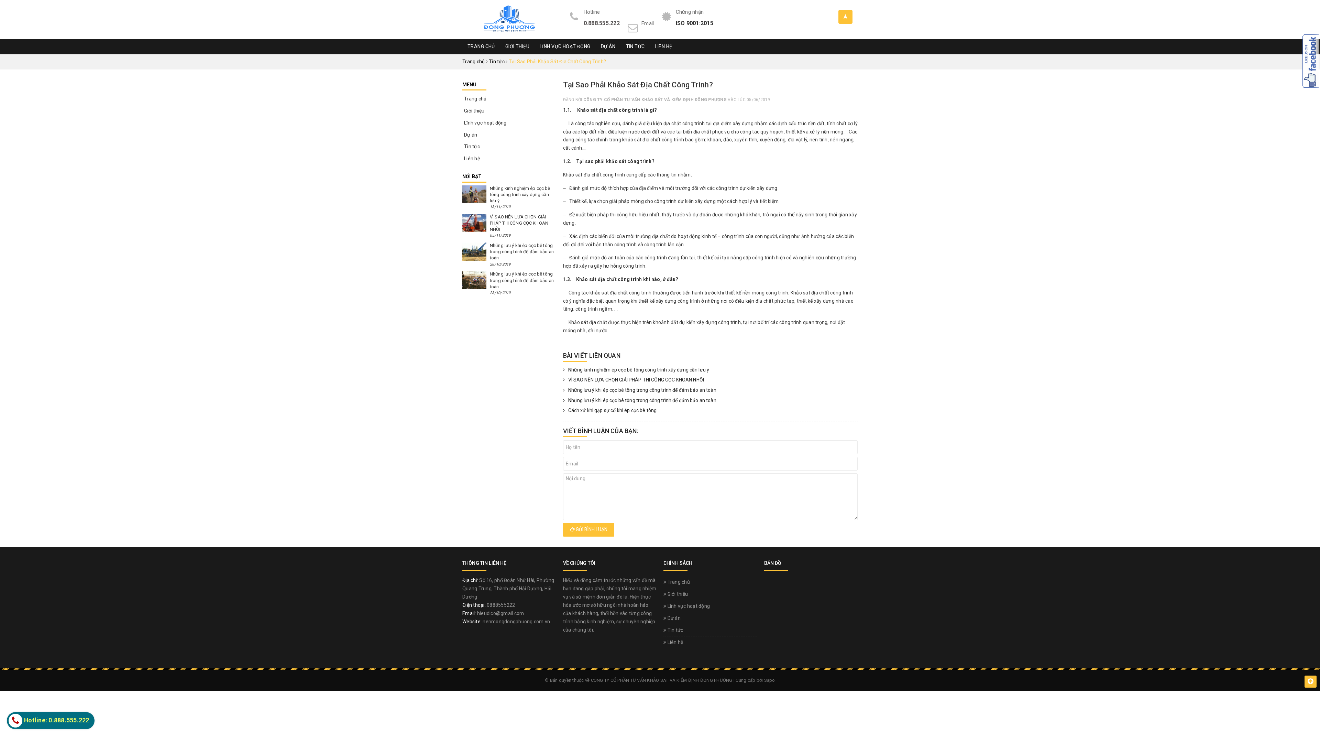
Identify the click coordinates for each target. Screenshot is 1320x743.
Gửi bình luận (591, 529)
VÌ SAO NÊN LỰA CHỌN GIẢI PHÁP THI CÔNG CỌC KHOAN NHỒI (636, 380)
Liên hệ (663, 46)
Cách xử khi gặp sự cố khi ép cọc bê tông (612, 410)
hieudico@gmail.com (500, 613)
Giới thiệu (517, 46)
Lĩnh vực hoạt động (565, 46)
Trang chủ (481, 46)
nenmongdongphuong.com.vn (516, 621)
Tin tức (635, 46)
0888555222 (501, 605)
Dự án (608, 46)
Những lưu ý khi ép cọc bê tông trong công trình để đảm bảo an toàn (642, 390)
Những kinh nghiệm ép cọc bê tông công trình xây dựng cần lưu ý (639, 370)
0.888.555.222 (602, 23)
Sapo (769, 680)
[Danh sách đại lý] (845, 17)
